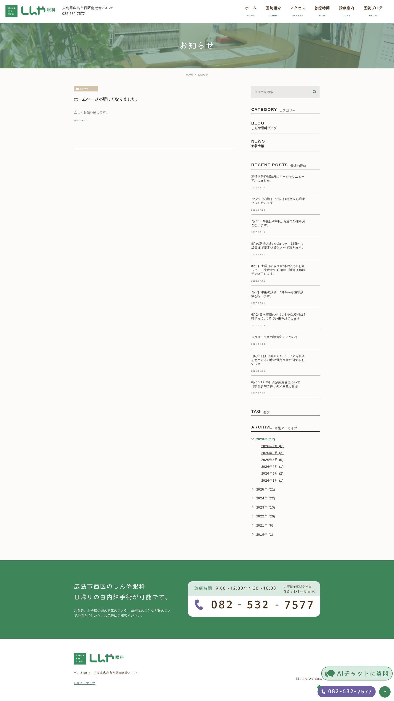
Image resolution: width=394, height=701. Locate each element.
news (84, 88)
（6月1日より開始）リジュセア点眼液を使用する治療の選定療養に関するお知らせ (278, 360)
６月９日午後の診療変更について (274, 337)
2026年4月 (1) (272, 466)
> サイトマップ (84, 683)
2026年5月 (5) (272, 460)
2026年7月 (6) (272, 446)
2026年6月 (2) (272, 453)
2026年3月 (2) (272, 473)
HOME (190, 74)
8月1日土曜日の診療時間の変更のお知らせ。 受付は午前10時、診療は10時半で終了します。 (278, 269)
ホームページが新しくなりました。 (107, 99)
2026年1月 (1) (272, 480)
